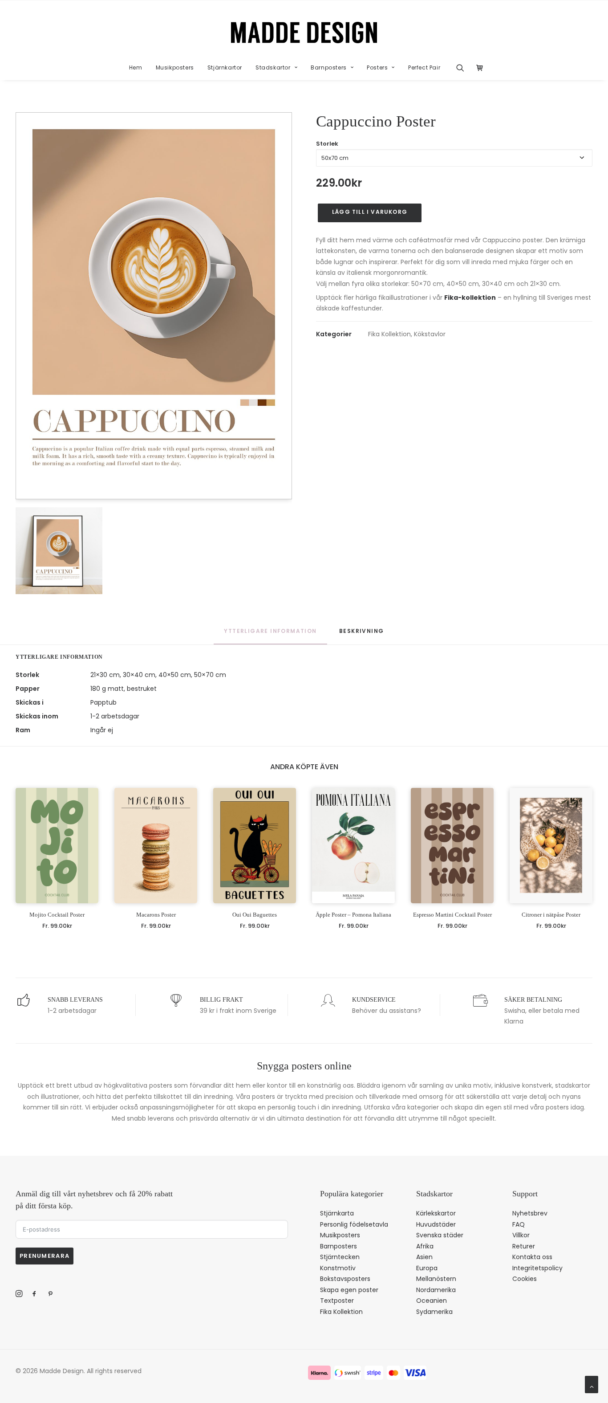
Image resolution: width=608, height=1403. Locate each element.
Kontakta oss (532, 1256)
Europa (427, 1268)
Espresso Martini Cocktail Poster (452, 914)
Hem (135, 67)
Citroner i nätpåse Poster (551, 914)
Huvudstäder (436, 1224)
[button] (463, 68)
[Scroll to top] (591, 1383)
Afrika (425, 1246)
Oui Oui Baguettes (254, 914)
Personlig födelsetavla (354, 1224)
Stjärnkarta (337, 1213)
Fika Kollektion (389, 334)
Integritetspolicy (537, 1268)
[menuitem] (135, 68)
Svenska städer (439, 1235)
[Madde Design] (304, 32)
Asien (424, 1256)
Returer (523, 1246)
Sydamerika (434, 1311)
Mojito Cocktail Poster (57, 914)
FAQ (518, 1224)
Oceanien (431, 1300)
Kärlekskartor (436, 1213)
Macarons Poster (156, 914)
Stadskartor (273, 67)
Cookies (524, 1278)
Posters (377, 67)
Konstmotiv (338, 1268)
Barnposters (329, 67)
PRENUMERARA (44, 1256)
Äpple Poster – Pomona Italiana (353, 914)
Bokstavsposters (345, 1278)
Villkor (521, 1235)
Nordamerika (436, 1289)
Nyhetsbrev (529, 1213)
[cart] (477, 68)
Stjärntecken (340, 1256)
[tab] (361, 635)
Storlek (327, 143)
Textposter (337, 1300)
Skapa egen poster (349, 1289)
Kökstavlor (430, 334)
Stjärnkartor (224, 67)
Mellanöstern (436, 1278)
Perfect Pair (424, 67)
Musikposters (175, 67)
